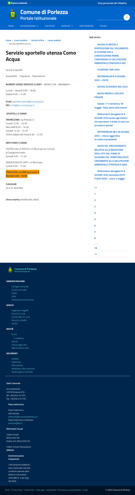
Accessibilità (51, 489)
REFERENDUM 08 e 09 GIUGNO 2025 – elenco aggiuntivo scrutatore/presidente (111, 135)
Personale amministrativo (23, 299)
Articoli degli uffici (19, 344)
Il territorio (50, 25)
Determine (16, 362)
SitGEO (15, 323)
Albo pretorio (17, 365)
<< (95, 187)
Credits (85, 489)
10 (95, 248)
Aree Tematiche (86, 25)
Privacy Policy (17, 489)
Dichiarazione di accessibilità (69, 489)
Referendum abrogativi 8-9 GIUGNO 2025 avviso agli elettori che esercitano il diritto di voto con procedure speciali (111, 119)
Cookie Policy (29, 489)
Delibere (15, 358)
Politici (14, 293)
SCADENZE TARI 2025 (108, 69)
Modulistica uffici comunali (23, 368)
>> (95, 254)
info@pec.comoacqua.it (22, 105)
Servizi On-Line (18, 313)
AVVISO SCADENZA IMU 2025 (112, 86)
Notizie (15, 341)
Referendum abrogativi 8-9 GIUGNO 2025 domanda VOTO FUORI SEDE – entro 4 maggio (109, 174)
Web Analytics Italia (20, 348)
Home (11, 25)
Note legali (40, 489)
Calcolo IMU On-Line (21, 316)
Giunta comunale (19, 289)
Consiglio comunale (20, 286)
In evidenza (19, 338)
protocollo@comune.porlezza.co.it (23, 416)
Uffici (14, 296)
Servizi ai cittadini (19, 320)
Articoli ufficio (37, 40)
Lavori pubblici (21, 40)
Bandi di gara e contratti (22, 371)
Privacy (103, 25)
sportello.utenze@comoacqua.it (28, 101)
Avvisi (14, 334)
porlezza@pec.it (15, 423)
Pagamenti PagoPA (20, 310)
